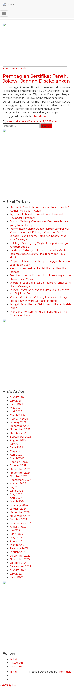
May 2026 (16, 407)
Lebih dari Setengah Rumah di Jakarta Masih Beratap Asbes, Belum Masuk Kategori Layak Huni (38, 254)
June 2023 (16, 534)
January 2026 (18, 422)
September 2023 (20, 523)
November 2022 (20, 559)
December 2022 (20, 555)
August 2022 (18, 570)
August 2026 (18, 397)
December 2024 (20, 469)
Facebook (16, 666)
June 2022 (16, 577)
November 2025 (20, 429)
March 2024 (17, 501)
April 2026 (16, 411)
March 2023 (17, 544)
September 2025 (20, 436)
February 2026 (19, 418)
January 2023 (18, 552)
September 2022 (20, 566)
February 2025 (19, 462)
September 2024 (20, 480)
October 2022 (18, 562)
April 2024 (16, 498)
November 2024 (20, 472)
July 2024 (16, 487)
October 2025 (18, 433)
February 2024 (19, 505)
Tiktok (13, 659)
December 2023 (20, 512)
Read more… (41, 116)
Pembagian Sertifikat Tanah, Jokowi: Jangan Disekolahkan (36, 78)
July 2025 (15, 444)
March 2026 (17, 415)
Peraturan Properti (14, 68)
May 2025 (16, 451)
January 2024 (18, 508)
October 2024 (18, 476)
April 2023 (16, 541)
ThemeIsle (64, 671)
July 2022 (16, 573)
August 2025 (18, 440)
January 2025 (18, 465)
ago (38, 121)
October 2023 (18, 519)
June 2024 (16, 490)
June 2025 (16, 447)
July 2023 (16, 530)
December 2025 (20, 425)
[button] (9, 685)
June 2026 (16, 404)
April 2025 (16, 454)
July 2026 (16, 400)
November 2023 (20, 516)
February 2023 (19, 548)
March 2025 (17, 458)
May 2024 (16, 494)
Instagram (16, 662)
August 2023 (18, 526)
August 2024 (18, 483)
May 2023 (16, 537)
